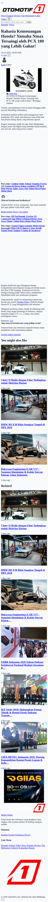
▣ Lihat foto (11, 93)
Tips (23, 16)
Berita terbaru (7, 212)
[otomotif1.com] (24, 13)
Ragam (32, 848)
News (3, 16)
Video (3, 19)
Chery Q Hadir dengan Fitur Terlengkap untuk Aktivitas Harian (23, 381)
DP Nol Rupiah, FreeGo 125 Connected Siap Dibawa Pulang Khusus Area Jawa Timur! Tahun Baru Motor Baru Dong (21, 218)
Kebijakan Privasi (22, 835)
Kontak (11, 835)
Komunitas (23, 848)
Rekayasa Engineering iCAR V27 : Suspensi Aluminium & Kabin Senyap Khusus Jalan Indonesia (22, 472)
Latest (37, 16)
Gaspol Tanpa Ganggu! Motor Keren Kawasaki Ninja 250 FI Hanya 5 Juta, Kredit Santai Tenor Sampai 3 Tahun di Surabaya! (23, 228)
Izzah (3, 65)
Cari (28, 22)
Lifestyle (14, 848)
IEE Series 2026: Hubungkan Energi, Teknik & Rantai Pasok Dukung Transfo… (21, 712)
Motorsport (30, 16)
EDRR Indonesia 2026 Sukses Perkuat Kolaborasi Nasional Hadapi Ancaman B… (22, 665)
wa (5, 55)
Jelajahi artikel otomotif (11, 334)
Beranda (4, 25)
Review (17, 16)
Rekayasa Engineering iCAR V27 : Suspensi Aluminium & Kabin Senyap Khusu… (22, 617)
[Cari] (9, 19)
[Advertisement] (24, 156)
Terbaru (12, 845)
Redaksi (4, 835)
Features (10, 16)
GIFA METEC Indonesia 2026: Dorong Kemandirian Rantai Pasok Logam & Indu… (23, 760)
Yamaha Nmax (23, 302)
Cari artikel (23, 212)
